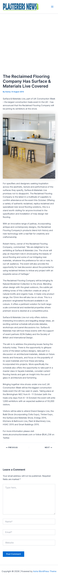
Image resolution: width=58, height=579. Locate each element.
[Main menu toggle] (52, 7)
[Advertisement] (29, 44)
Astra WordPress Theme (44, 571)
